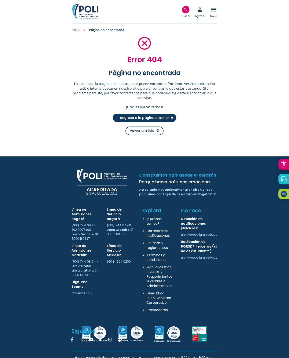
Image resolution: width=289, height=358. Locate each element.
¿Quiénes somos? (154, 221)
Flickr (120, 339)
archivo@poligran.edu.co (199, 235)
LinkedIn (100, 339)
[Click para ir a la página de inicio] (85, 11)
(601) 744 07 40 (119, 225)
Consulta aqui (82, 293)
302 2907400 (81, 230)
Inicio (76, 30)
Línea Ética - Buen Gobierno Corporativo (158, 298)
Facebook (72, 339)
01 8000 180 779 (120, 232)
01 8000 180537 (85, 236)
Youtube (91, 339)
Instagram (110, 339)
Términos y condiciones (156, 257)
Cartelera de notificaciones (158, 233)
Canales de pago (285, 194)
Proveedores (157, 310)
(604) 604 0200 (119, 261)
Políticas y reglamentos (157, 245)
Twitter (81, 339)
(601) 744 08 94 (84, 225)
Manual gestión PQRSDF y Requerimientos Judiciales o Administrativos (159, 276)
